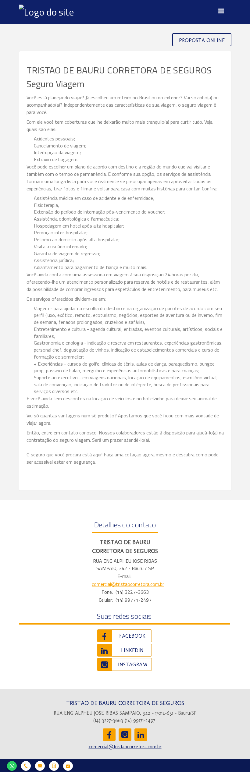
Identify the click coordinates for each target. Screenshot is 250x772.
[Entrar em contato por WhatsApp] (11, 765)
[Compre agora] (67, 765)
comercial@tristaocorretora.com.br (128, 584)
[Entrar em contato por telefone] (25, 765)
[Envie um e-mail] (39, 765)
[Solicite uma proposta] (53, 765)
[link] (124, 635)
